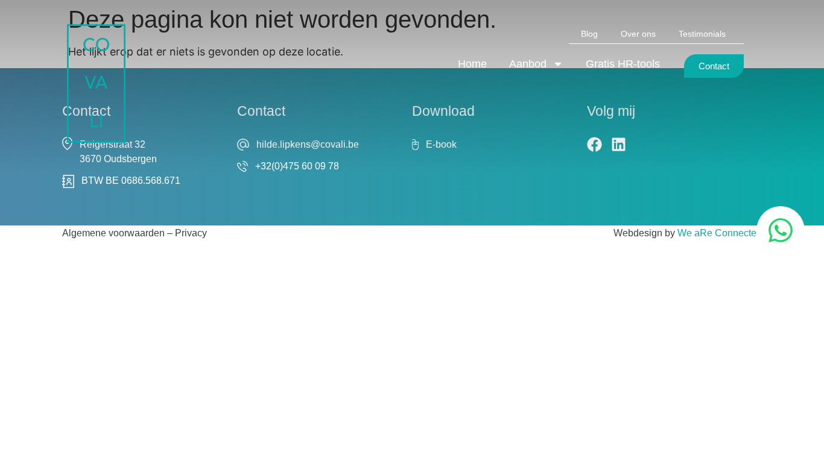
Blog (589, 34)
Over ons (638, 34)
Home (472, 64)
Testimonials (702, 34)
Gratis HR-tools (623, 64)
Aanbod (528, 64)
